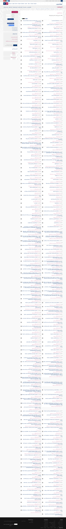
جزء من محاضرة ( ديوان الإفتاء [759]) (36, 113)
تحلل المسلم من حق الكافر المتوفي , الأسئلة (30, 314)
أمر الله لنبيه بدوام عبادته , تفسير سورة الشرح (30, 253)
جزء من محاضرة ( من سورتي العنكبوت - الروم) (35, 170)
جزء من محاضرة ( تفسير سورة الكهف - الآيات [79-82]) (55, 376)
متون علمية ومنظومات (52, 522)
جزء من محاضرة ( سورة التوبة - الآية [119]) (57, 141)
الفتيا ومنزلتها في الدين (55, 95)
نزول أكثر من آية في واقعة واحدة (32, 28)
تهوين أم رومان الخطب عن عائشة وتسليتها (30, 179)
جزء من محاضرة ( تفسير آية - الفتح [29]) (36, 154)
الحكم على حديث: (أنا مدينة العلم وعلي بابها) (30, 87)
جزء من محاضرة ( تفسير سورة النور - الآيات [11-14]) (35, 405)
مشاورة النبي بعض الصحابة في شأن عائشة (52, 183)
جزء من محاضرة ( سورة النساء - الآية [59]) (57, 145)
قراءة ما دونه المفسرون (55, 134)
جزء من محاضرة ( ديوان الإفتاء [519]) (36, 217)
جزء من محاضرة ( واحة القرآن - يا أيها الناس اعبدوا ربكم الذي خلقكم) (54, 166)
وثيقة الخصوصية (12, 524)
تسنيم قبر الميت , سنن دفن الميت (32, 502)
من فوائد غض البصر (56, 179)
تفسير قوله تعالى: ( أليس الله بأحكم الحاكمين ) (51, 36)
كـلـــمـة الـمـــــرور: (13, 17)
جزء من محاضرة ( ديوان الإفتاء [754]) (58, 125)
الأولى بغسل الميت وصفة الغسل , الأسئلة (31, 353)
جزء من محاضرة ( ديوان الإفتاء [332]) (36, 469)
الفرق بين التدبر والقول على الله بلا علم (53, 83)
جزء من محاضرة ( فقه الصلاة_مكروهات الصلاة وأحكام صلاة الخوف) (33, 259)
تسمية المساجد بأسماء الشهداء (32, 222)
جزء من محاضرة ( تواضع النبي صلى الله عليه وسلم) (56, 129)
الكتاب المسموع (60, 526)
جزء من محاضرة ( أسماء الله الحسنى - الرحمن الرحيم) (56, 23)
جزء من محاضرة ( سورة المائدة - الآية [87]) (57, 289)
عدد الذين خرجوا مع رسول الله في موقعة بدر (30, 191)
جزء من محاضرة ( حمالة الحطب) (58, 392)
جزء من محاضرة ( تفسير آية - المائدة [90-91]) (35, 150)
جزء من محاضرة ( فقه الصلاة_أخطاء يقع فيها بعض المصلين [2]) (54, 263)
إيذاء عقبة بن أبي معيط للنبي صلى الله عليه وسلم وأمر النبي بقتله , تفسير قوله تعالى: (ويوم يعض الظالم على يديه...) (53, 295)
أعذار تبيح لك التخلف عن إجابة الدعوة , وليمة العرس (51, 431)
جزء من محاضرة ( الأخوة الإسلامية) (58, 508)
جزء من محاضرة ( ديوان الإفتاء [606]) (36, 461)
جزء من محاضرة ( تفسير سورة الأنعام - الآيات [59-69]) (56, 238)
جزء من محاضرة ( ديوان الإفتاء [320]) (36, 344)
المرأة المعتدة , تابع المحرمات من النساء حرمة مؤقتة (51, 439)
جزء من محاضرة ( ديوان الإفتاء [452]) (36, 477)
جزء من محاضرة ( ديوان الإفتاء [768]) (36, 117)
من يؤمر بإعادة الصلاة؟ (55, 44)
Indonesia (42, 527)
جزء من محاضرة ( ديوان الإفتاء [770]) (36, 121)
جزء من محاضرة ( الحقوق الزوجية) (58, 512)
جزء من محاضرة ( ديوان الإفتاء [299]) (36, 348)
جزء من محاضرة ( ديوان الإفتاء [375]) (58, 213)
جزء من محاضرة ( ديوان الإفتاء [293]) (36, 332)
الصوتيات (19, 3)
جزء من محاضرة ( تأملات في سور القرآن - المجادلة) (35, 137)
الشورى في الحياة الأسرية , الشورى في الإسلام (52, 398)
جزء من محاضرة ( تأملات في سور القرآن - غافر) (35, 388)
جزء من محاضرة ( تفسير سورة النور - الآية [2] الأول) (35, 409)
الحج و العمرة (46, 523)
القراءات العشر (20, 7)
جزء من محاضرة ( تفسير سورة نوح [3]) (36, 301)
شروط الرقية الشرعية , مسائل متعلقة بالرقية (52, 486)
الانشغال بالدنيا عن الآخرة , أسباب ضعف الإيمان (52, 302)
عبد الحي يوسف (58, 22)
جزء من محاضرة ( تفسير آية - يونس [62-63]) (57, 154)
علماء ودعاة (25, 7)
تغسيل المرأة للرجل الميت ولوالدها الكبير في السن (29, 103)
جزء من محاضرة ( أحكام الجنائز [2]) (58, 225)
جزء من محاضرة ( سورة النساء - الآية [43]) (36, 267)
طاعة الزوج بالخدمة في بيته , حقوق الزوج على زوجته (29, 431)
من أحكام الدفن (56, 222)
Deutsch (51, 527)
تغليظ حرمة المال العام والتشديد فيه (53, 226)
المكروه (57, 48)
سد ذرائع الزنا (57, 175)
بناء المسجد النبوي (56, 191)
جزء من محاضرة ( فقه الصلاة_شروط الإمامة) (35, 263)
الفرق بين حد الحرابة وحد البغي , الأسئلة (31, 302)
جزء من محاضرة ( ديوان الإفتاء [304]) (36, 340)
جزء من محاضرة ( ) (60, 229)
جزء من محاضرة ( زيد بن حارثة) (58, 66)
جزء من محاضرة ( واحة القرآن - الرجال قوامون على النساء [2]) (55, 58)
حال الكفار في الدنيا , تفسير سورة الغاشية (31, 249)
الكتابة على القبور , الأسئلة (55, 349)
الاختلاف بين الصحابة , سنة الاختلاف (32, 322)
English (45, 527)
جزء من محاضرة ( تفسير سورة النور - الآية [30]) (35, 418)
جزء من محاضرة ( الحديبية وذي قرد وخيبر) (36, 205)
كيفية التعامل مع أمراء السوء (54, 142)
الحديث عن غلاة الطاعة (34, 218)
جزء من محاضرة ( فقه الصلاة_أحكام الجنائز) (57, 54)
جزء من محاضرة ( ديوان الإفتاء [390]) (58, 473)
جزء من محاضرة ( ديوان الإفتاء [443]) (58, 477)
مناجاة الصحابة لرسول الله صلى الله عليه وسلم (30, 134)
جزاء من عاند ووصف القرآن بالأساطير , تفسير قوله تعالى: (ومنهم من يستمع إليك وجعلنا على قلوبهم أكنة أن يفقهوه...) (32, 232)
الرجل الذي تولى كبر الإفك (55, 171)
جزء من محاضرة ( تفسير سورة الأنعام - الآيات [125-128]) (55, 234)
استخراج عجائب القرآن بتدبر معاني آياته (31, 138)
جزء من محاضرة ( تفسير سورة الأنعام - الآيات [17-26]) (34, 234)
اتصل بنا (4, 524)
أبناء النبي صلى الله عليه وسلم (54, 187)
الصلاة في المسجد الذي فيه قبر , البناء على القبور (51, 240)
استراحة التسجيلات (52, 526)
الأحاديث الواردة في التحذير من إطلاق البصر (31, 175)
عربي (57, 527)
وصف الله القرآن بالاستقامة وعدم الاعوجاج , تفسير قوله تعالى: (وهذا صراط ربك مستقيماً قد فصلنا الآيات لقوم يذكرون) (53, 232)
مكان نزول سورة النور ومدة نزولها (32, 171)
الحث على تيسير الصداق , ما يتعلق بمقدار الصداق (30, 439)
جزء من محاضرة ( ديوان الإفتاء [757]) (36, 352)
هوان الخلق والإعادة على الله (33, 167)
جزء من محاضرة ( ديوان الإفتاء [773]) (58, 360)
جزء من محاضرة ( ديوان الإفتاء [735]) (36, 465)
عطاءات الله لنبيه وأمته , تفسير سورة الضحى (52, 253)
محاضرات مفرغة (60, 523)
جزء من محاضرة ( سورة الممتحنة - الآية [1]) (57, 293)
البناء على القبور (56, 28)
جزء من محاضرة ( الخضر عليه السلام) (57, 62)
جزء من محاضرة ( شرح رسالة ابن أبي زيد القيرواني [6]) (56, 305)
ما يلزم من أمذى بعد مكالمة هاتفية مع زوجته (30, 95)
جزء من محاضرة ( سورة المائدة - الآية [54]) (36, 285)
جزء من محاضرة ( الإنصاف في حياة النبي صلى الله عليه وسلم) (33, 360)
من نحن (10, 525)
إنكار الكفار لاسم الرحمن (55, 20)
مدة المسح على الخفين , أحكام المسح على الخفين (51, 314)
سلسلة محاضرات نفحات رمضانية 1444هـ (11, 41)
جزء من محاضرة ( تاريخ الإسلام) (37, 129)
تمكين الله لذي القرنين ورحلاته (32, 163)
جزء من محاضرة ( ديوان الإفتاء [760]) (58, 117)
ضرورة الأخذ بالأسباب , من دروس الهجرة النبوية (52, 353)
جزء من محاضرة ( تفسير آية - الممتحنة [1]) (57, 158)
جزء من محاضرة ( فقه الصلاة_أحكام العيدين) (35, 54)
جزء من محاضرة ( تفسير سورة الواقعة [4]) (36, 293)
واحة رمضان (46, 522)
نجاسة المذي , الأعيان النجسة (54, 470)
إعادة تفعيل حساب (14, 30)
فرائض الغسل (35, 40)
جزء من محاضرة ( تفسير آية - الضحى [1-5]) (36, 158)
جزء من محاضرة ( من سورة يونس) (58, 170)
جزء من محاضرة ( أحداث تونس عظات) (36, 221)
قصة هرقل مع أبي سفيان (33, 130)
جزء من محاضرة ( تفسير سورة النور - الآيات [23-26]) (56, 413)
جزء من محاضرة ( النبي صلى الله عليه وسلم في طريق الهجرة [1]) (33, 78)
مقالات (29, 3)
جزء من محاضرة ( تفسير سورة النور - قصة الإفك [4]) (56, 174)
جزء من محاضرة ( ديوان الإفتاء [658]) (58, 209)
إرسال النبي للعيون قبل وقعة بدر (54, 195)
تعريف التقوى (57, 163)
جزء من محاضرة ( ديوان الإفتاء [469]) (36, 213)
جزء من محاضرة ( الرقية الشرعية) (58, 221)
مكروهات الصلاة (35, 48)
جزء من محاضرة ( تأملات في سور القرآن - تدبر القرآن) (34, 141)
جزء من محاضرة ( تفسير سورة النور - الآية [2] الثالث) (35, 413)
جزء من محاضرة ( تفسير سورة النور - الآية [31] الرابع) (56, 422)
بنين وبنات (10, 3)
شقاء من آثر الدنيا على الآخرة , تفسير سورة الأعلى (51, 249)
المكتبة (16, 3)
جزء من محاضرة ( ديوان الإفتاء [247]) (36, 86)
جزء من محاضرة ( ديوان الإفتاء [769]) (58, 121)
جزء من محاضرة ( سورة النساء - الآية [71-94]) (35, 271)
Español (55, 527)
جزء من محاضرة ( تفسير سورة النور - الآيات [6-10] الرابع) (34, 162)
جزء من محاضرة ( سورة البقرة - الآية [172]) (57, 267)
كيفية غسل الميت (34, 83)
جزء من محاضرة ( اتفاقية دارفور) (37, 364)
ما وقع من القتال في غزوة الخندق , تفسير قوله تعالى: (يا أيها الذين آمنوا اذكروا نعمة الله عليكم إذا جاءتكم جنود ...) (31, 274)
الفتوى (26, 3)
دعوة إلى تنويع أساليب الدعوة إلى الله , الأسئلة (30, 310)
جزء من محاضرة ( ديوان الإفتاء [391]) (36, 473)
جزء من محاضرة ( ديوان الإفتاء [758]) (58, 113)
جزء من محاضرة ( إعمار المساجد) (37, 225)
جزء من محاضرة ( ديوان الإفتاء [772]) (36, 125)
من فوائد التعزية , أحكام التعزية (54, 478)
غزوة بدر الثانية (35, 79)
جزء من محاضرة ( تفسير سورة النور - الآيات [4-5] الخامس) (34, 70)
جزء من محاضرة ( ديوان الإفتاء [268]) (36, 336)
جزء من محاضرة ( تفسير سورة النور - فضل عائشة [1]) (34, 74)
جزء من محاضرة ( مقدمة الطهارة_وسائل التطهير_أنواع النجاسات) (54, 259)
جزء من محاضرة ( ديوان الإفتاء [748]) (58, 469)
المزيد (15, 45)
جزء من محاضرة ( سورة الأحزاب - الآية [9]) (36, 276)
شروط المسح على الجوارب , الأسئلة (54, 482)
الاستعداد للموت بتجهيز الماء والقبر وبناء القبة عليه (51, 103)
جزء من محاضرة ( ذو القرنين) (37, 166)
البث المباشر (10, 7)
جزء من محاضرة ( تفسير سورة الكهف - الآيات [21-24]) (55, 243)
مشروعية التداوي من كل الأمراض (54, 218)
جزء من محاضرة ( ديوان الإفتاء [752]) (58, 356)
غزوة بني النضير (56, 79)
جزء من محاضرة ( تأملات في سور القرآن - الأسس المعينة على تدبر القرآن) (53, 137)
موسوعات (31, 3)
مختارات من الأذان (52, 523)
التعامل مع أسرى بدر (34, 199)
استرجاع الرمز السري (14, 27)
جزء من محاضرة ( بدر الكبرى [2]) (37, 201)
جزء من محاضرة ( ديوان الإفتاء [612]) (58, 465)
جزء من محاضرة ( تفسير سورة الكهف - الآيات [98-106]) (34, 380)
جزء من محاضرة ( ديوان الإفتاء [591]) (58, 352)
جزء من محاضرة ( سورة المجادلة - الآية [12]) (36, 58)
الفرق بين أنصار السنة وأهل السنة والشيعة (52, 99)
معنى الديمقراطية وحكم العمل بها (53, 107)
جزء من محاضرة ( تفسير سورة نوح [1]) (36, 297)
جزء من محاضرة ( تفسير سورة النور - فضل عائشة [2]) (56, 78)
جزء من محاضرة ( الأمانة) (38, 508)
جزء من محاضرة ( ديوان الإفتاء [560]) (36, 23)
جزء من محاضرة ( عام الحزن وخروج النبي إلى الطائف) (56, 201)
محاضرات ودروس (60, 522)
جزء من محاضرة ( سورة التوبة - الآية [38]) (36, 384)
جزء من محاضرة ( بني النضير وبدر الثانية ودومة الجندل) (56, 82)
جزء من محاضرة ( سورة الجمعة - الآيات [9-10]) (56, 406)
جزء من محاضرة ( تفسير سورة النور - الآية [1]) (35, 174)
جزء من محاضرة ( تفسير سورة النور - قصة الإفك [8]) (56, 74)
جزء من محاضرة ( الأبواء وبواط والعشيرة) (57, 205)
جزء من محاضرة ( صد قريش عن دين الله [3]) (57, 453)
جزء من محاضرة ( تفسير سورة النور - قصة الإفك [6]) (35, 422)
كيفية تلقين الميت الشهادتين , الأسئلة (53, 357)
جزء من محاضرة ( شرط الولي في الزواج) (57, 449)
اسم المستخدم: (13, 14)
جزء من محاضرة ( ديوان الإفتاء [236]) (58, 86)
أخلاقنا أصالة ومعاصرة (14, 37)
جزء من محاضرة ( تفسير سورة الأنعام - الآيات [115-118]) (34, 27)
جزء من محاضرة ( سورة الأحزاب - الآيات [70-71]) (56, 285)
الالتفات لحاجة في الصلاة (33, 44)
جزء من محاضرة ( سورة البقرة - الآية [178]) (57, 162)
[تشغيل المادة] (42, 20)
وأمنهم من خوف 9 (14, 39)
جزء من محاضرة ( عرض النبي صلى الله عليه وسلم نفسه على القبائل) (32, 453)
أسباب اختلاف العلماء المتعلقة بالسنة (31, 91)
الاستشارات (22, 3)
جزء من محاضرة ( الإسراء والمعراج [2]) (36, 133)
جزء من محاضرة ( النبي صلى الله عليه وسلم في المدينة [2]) (34, 449)
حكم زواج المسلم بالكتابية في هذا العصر (52, 147)
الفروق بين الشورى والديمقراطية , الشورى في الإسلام (29, 394)
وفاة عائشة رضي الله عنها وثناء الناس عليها (52, 75)
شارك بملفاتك (6, 7)
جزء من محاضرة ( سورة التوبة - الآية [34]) (57, 385)
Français (48, 527)
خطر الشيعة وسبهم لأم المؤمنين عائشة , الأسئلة (29, 470)
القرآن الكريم (29, 7)
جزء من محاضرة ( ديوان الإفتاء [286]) (58, 332)
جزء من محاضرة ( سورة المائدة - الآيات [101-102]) (35, 393)
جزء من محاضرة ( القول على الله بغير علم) (36, 512)
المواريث (13, 3)
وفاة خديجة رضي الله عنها (55, 199)
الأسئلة (36, 99)
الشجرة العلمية (15, 7)
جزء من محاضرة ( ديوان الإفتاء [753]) (36, 356)
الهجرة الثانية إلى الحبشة (33, 187)
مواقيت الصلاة (31, 522)
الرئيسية (35, 3)
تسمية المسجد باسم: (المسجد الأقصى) (53, 24)
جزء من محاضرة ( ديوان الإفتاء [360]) (36, 209)
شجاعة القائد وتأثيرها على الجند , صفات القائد (30, 482)
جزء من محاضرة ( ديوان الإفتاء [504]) (58, 217)
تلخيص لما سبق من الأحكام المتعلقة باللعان (30, 159)
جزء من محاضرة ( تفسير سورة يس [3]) (57, 70)
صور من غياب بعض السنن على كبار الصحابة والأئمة (51, 91)
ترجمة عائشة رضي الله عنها (33, 71)
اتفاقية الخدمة (7, 524)
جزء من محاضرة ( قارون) (38, 62)
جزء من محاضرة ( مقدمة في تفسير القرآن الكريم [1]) (34, 66)
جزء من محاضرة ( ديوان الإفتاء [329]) (58, 348)
